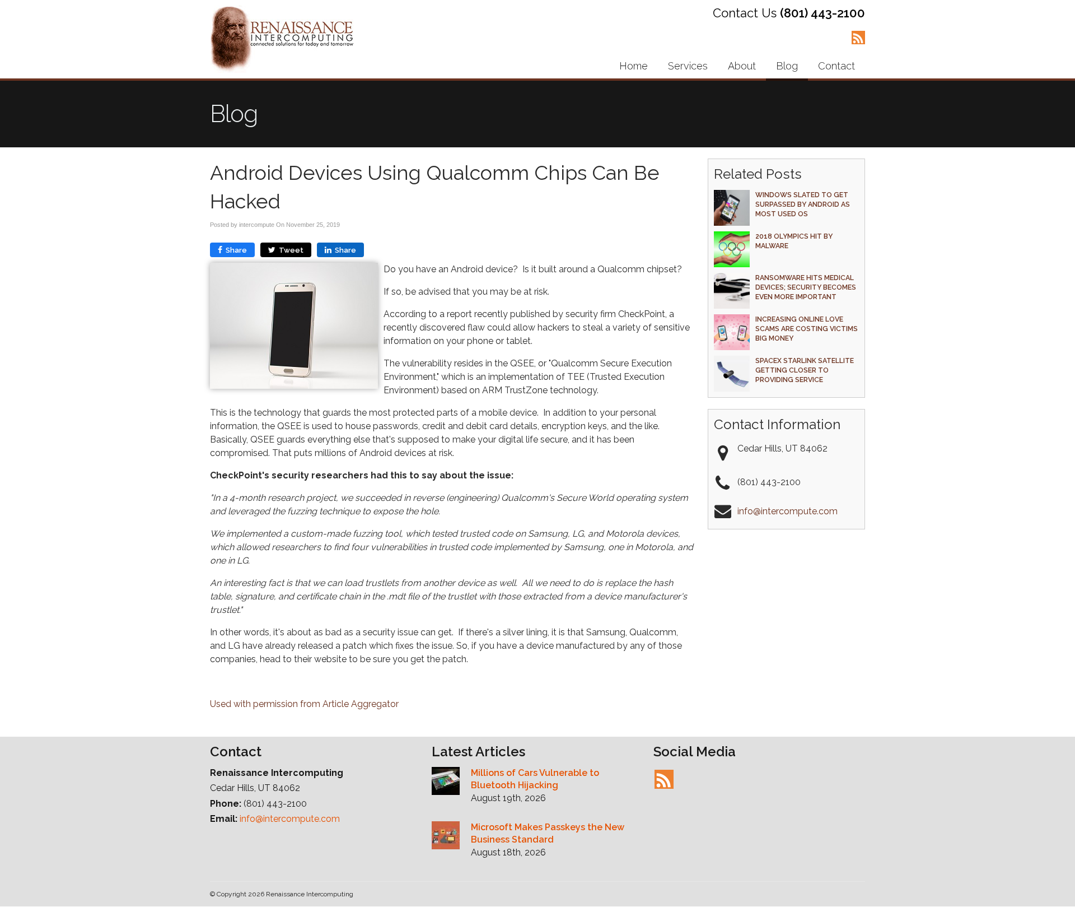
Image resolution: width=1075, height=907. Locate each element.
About (742, 66)
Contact (836, 66)
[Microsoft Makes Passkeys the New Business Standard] (446, 837)
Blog (787, 66)
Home (633, 66)
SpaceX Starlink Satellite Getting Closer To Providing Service (804, 370)
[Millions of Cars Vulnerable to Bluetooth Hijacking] (446, 782)
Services (688, 66)
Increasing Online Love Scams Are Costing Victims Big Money (806, 328)
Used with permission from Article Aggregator (304, 704)
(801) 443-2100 (822, 13)
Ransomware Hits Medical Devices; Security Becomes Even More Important (805, 287)
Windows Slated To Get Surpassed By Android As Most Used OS (802, 204)
